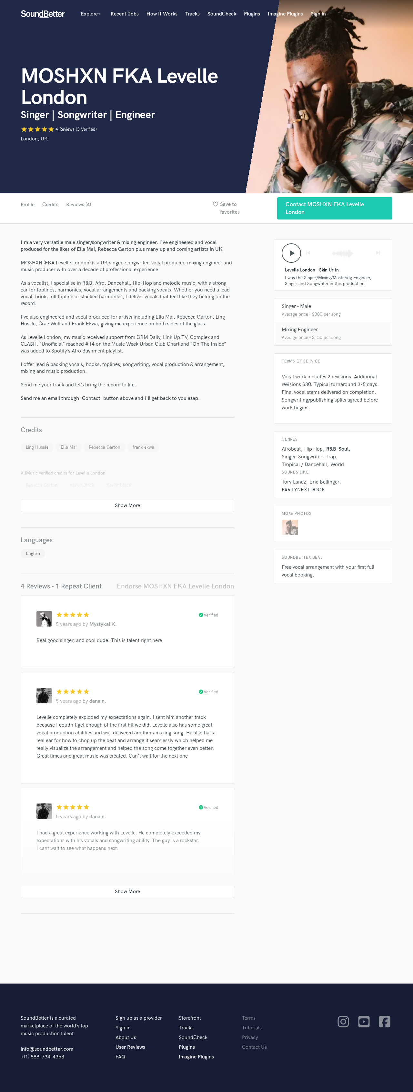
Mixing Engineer (300, 330)
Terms (249, 1018)
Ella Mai (68, 447)
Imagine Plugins (285, 14)
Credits (50, 205)
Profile (28, 205)
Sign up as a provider (139, 1018)
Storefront (190, 1018)
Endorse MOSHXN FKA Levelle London (175, 586)
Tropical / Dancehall (304, 465)
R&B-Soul (337, 449)
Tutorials (252, 1028)
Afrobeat (291, 449)
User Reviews (130, 1047)
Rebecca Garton (104, 447)
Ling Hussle (37, 447)
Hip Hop (313, 449)
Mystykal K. (103, 624)
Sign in (318, 14)
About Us (126, 1038)
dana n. (97, 701)
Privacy (250, 1038)
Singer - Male (296, 306)
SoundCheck (221, 14)
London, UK (34, 139)
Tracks (192, 14)
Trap (331, 457)
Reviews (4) (78, 205)
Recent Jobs (125, 14)
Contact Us (254, 1047)
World (337, 465)
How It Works (161, 14)
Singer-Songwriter (302, 457)
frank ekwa (143, 447)
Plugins (252, 14)
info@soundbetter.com (47, 1049)
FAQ (120, 1057)
